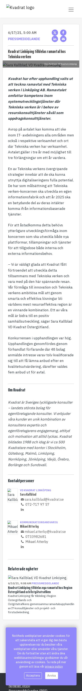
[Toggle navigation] (71, 10)
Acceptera (33, 675)
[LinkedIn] (55, 39)
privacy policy (54, 666)
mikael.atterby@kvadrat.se (45, 531)
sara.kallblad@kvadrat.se (44, 499)
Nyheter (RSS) (19, 686)
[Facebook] (63, 32)
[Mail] (63, 39)
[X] (55, 32)
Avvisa (51, 675)
